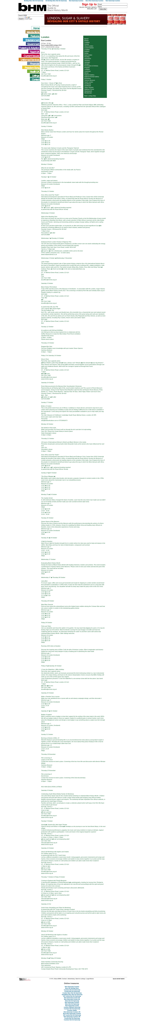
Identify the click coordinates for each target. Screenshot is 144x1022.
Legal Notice (90, 978)
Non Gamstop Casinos (72, 986)
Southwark (87, 85)
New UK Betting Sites (72, 988)
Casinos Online (72, 1010)
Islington (87, 64)
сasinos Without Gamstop (72, 1007)
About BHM (57, 978)
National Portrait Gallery (91, 76)
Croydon (87, 49)
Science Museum (89, 80)
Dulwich (86, 51)
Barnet (86, 39)
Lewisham (87, 71)
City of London (88, 46)
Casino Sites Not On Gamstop (72, 993)
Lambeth (87, 69)
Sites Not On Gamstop (72, 1004)
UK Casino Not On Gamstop (72, 996)
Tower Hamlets (88, 87)
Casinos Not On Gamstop (72, 990)
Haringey (87, 62)
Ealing (86, 53)
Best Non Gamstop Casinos (72, 1013)
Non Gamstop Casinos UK (72, 1012)
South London (88, 82)
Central (86, 44)
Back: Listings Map (90, 96)
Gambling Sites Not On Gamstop (72, 994)
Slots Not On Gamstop (72, 1001)
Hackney (87, 60)
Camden (87, 42)
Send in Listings (80, 978)
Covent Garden (89, 48)
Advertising (71, 978)
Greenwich (87, 58)
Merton (86, 73)
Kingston (87, 67)
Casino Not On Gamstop (72, 991)
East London (88, 55)
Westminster (88, 93)
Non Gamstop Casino (72, 1005)
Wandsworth (88, 91)
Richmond (87, 78)
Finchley (87, 57)
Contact (64, 978)
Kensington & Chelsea (91, 66)
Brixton (86, 40)
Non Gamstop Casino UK (72, 998)
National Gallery (89, 75)
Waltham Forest (89, 89)
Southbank (87, 84)
